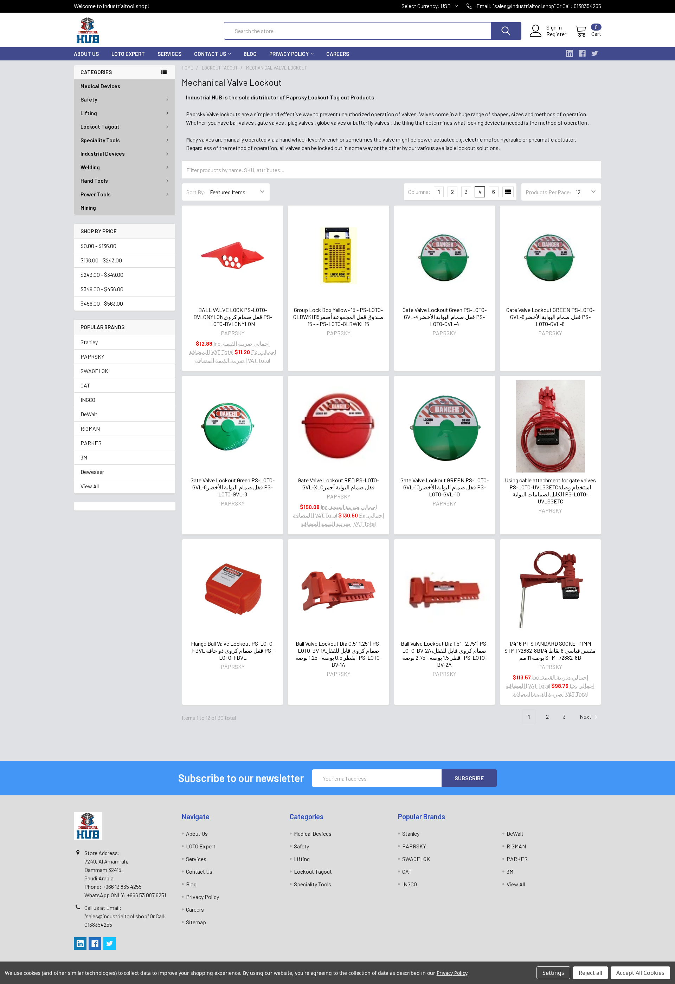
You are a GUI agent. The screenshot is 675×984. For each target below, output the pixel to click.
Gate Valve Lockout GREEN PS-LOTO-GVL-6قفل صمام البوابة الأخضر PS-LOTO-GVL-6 (550, 316)
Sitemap (196, 922)
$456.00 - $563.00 (102, 303)
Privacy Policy (289, 54)
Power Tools (96, 194)
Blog (250, 54)
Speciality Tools (100, 140)
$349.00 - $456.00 (102, 289)
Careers (337, 54)
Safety (89, 99)
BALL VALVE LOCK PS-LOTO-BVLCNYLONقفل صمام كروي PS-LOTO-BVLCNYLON (232, 316)
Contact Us (210, 54)
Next (586, 716)
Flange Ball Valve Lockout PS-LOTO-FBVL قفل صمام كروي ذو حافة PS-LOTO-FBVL (233, 650)
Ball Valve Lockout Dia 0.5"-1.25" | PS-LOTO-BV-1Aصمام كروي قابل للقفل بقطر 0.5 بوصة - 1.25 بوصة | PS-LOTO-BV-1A (338, 654)
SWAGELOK (94, 370)
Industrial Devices (103, 153)
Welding (90, 167)
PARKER (91, 442)
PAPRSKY (92, 356)
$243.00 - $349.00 (102, 274)
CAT (85, 385)
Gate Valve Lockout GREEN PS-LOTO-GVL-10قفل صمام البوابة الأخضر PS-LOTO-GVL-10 (444, 487)
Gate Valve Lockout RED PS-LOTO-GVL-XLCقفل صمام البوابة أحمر (338, 483)
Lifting (89, 113)
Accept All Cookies (640, 973)
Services (169, 54)
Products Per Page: (549, 192)
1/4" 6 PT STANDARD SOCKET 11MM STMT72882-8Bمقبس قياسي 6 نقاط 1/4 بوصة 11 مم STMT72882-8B (550, 650)
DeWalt (89, 414)
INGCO (88, 399)
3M (84, 457)
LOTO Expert (128, 54)
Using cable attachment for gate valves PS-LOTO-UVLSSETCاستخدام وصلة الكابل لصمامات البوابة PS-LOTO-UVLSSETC (550, 490)
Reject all (590, 973)
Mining (88, 207)
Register (556, 34)
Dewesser (92, 471)
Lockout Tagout (100, 126)
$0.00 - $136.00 (98, 245)
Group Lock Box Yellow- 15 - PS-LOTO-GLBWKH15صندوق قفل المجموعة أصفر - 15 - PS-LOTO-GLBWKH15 (338, 316)
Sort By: (196, 192)
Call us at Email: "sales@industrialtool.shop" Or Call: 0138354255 (125, 916)
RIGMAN (90, 428)
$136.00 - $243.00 (101, 260)
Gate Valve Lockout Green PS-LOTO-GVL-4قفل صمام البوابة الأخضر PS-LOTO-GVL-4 (445, 316)
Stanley (89, 342)
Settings (553, 973)
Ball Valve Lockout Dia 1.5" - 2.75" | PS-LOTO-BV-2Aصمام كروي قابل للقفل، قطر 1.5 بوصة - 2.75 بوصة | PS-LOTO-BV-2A (444, 654)
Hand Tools (94, 180)
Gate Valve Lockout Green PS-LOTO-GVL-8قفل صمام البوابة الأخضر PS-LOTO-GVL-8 (233, 487)
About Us (86, 54)
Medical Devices (100, 86)
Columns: (419, 191)
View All (90, 486)
